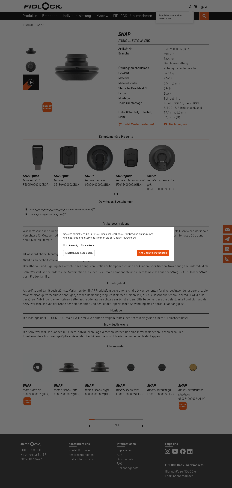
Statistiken (88, 245)
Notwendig (72, 245)
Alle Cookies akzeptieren (153, 253)
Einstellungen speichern (79, 253)
